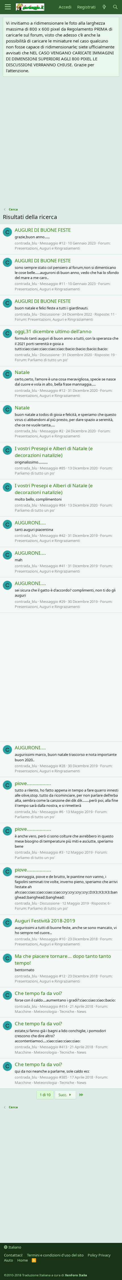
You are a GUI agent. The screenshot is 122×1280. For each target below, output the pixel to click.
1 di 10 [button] (45, 1094)
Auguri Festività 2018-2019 (45, 920)
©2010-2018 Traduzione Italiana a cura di (45, 1275)
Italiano (14, 1247)
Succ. (63, 1094)
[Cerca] (115, 7)
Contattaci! (13, 1255)
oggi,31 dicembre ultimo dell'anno (53, 331)
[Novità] (104, 7)
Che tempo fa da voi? (38, 993)
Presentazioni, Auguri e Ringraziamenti (47, 248)
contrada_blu (26, 243)
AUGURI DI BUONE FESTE (43, 230)
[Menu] (7, 7)
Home (22, 1260)
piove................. (33, 783)
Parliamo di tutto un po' (48, 359)
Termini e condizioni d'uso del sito (55, 1255)
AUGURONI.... (30, 522)
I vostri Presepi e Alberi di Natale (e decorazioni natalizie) (54, 451)
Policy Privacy (99, 1255)
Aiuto (8, 1260)
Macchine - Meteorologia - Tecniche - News (50, 1011)
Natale (22, 372)
